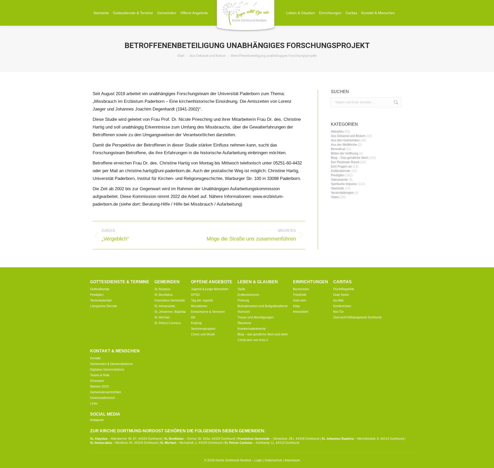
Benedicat (338, 149)
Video (335, 197)
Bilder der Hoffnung (344, 153)
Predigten (338, 175)
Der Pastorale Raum (345, 162)
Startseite (337, 188)
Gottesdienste (340, 170)
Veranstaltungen (342, 192)
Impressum (292, 460)
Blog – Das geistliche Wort (349, 157)
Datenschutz (273, 460)
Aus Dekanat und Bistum (348, 135)
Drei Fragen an (341, 166)
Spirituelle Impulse (344, 184)
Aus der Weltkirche (344, 144)
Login (258, 460)
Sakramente (339, 179)
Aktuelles (337, 131)
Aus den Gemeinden (345, 140)
